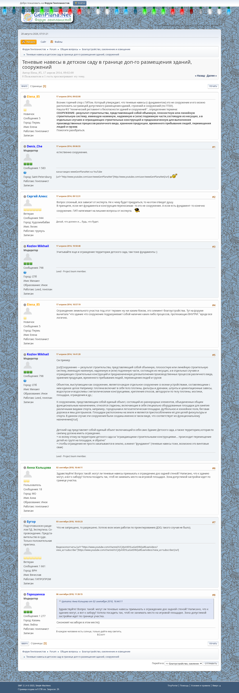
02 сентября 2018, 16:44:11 (69, 467)
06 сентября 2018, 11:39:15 (69, 594)
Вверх (24, 643)
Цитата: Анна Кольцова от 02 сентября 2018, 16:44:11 (92, 601)
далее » (212, 75)
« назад (200, 75)
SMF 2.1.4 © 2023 (26, 685)
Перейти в (158, 663)
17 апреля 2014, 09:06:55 (68, 146)
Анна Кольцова (39, 467)
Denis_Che (34, 146)
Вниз (24, 86)
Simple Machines (43, 685)
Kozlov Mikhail (38, 246)
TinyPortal (173, 685)
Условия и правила (200, 685)
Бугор (31, 522)
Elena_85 (33, 96)
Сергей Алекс (37, 196)
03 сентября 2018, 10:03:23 (69, 521)
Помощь (184, 685)
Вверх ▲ (216, 685)
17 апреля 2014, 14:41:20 (68, 354)
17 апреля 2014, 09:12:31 (68, 196)
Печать (213, 86)
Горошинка (36, 594)
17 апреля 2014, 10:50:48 (68, 245)
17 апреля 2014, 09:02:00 (68, 96)
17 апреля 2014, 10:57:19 (68, 304)
